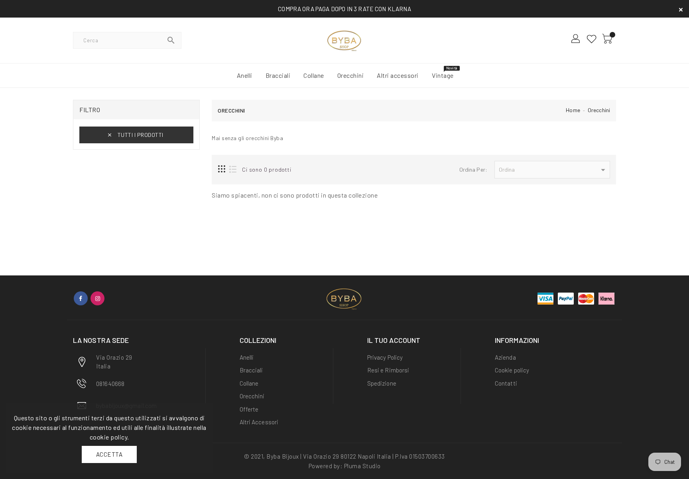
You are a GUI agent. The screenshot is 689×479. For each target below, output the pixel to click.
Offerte (249, 409)
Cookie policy (512, 370)
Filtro (89, 109)
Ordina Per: (473, 169)
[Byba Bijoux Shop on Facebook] (81, 298)
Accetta (109, 454)
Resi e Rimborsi (388, 370)
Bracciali (251, 370)
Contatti (506, 383)
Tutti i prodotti (140, 134)
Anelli (247, 357)
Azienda (505, 357)
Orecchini (599, 110)
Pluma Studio (362, 465)
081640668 (110, 383)
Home (573, 110)
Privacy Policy (385, 357)
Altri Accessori (259, 422)
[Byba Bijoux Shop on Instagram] (97, 298)
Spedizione (381, 383)
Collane (249, 383)
